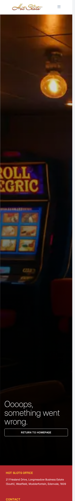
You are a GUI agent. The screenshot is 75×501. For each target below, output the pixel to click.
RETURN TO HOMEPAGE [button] (36, 432)
